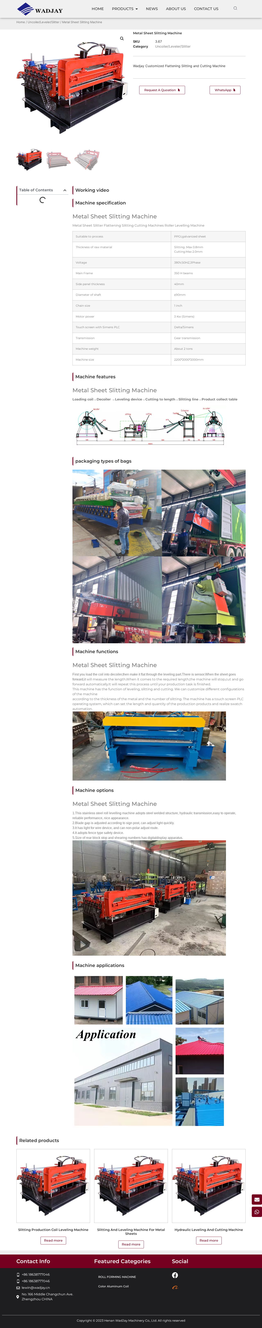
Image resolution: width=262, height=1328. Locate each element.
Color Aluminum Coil (113, 1286)
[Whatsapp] (257, 1212)
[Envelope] (257, 1199)
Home (20, 22)
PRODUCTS (122, 9)
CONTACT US (206, 9)
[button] (122, 38)
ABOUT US (176, 9)
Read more (53, 1240)
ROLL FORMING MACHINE (117, 1277)
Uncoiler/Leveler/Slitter (43, 22)
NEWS (152, 9)
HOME (98, 9)
